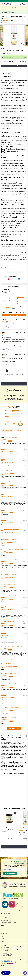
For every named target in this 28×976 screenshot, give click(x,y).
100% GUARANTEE (4, 930)
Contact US (3, 915)
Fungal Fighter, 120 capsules (9, 606)
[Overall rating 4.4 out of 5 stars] (4, 21)
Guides (2, 925)
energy (22, 746)
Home (2, 11)
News (2, 939)
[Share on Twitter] (17, 272)
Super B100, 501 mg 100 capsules (10, 437)
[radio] (20, 297)
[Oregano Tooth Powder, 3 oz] (9, 823)
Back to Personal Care (15, 383)
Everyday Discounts (4, 931)
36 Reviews (9, 303)
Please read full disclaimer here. (14, 255)
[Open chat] (25, 973)
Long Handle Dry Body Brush (9, 481)
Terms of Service (4, 936)
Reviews (14, 284)
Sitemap (2, 938)
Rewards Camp (4, 941)
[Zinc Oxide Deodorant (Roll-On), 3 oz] (9, 788)
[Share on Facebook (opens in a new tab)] (6, 327)
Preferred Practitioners (5, 923)
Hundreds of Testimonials (6, 920)
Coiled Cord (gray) (8, 447)
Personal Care (8, 11)
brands (2, 756)
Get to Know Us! (4, 917)
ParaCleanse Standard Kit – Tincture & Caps (13, 595)
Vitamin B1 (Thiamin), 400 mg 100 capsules (12, 673)
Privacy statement (12, 973)
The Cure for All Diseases (9, 663)
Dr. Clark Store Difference (5, 919)
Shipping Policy (4, 933)
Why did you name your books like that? (8, 922)
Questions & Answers (14, 286)
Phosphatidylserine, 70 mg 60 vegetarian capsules (14, 519)
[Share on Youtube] (14, 272)
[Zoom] (22, 44)
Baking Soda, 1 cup (8, 470)
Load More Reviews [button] (14, 728)
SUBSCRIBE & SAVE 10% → (10, 873)
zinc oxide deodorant (18, 160)
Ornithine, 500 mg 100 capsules (10, 631)
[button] (7, 410)
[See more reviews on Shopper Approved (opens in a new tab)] (11, 327)
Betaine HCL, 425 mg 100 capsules (11, 539)
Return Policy (3, 935)
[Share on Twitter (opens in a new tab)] (8, 327)
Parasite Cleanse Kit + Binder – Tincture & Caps (13, 646)
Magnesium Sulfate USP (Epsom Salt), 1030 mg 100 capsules (12, 458)
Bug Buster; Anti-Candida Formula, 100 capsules (14, 493)
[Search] (13, 8)
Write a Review (14, 315)
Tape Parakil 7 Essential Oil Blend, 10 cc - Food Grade (14, 508)
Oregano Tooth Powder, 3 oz (9, 584)
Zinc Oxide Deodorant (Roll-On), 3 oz (9, 12)
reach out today (21, 194)
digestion (7, 747)
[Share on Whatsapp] (23, 272)
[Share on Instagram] (20, 272)
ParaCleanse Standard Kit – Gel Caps (11, 559)
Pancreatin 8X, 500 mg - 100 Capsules (11, 529)
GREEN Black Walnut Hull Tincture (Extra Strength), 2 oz (15, 621)
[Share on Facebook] (11, 272)
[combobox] (7, 8)
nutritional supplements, (20, 193)
